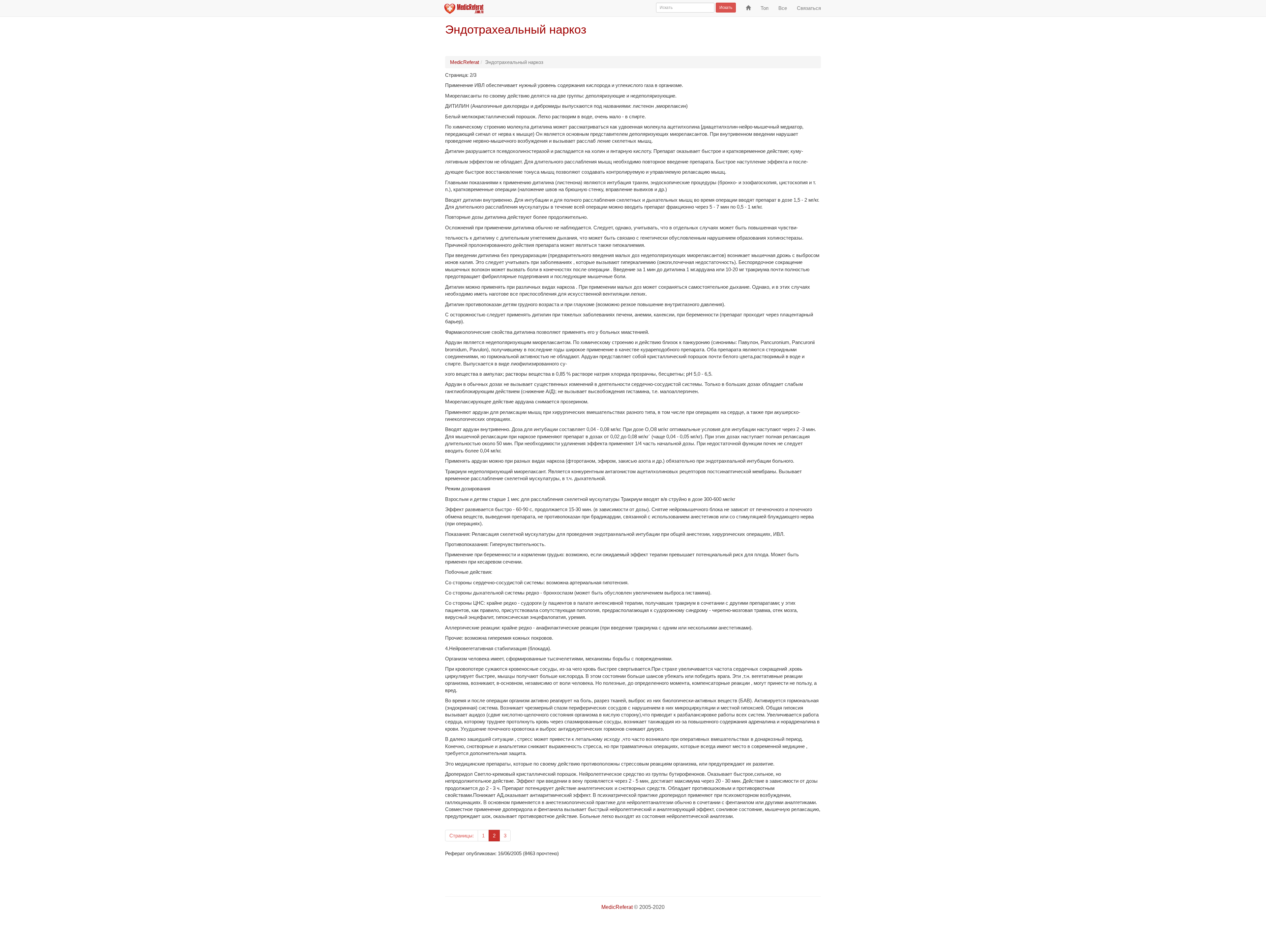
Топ (765, 8)
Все (782, 8)
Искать (725, 7)
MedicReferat (464, 62)
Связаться (809, 8)
